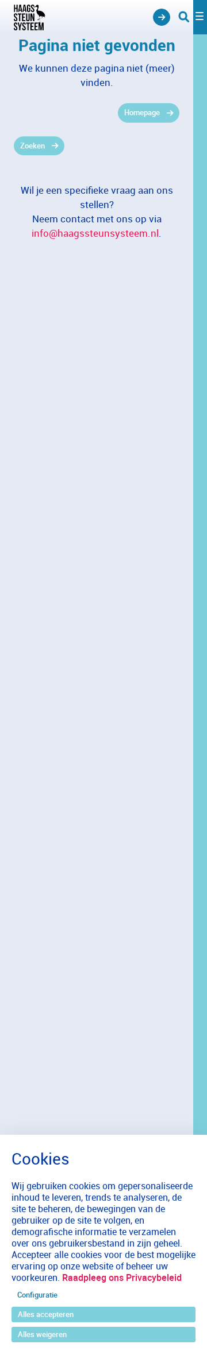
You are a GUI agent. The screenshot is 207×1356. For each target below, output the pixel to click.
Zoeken (32, 145)
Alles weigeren (42, 1334)
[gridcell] (96, 113)
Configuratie (37, 1295)
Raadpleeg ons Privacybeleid (122, 1277)
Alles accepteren (46, 1314)
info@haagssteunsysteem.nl (95, 233)
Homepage (142, 112)
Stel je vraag (161, 17)
